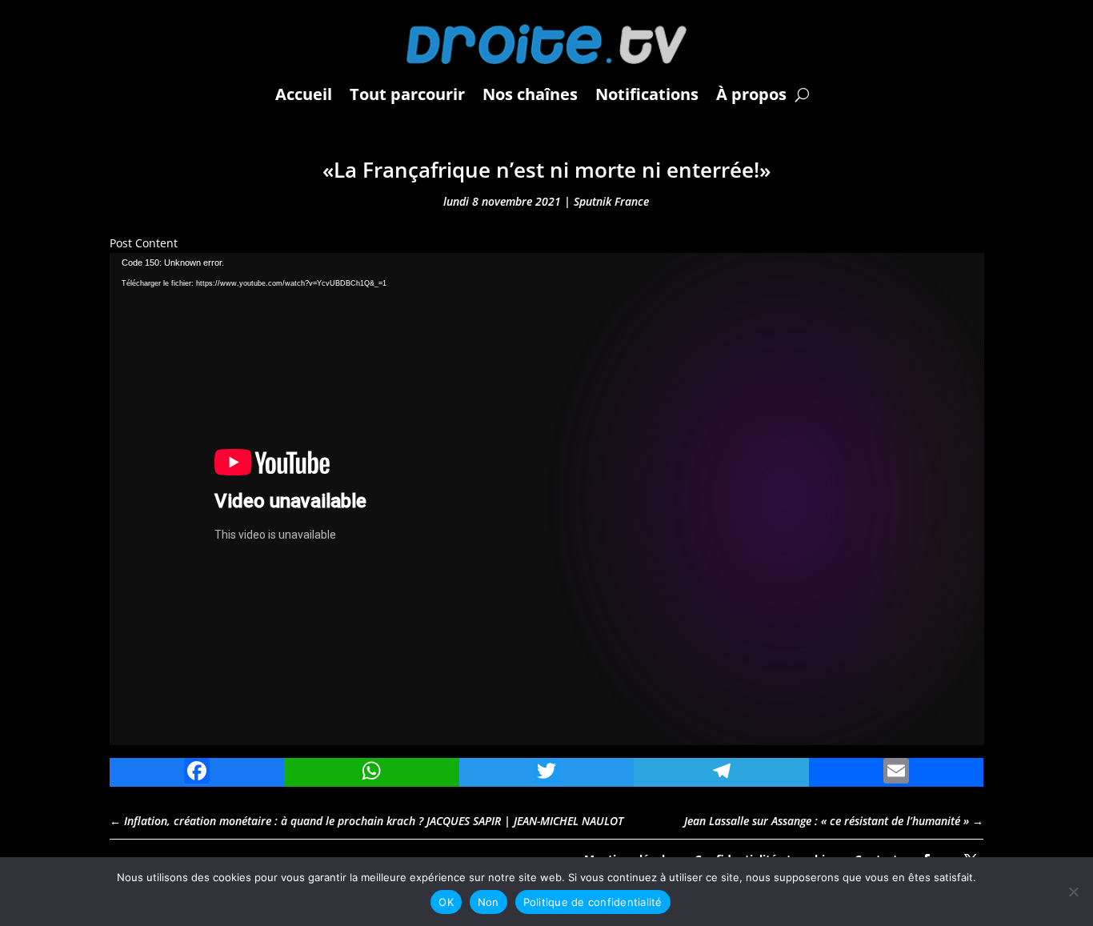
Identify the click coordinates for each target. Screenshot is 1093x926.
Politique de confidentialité (593, 902)
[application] (547, 499)
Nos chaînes (530, 94)
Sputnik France (611, 201)
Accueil (303, 94)
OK (446, 902)
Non (488, 902)
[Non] (1073, 892)
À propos (751, 94)
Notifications (647, 94)
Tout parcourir (407, 94)
